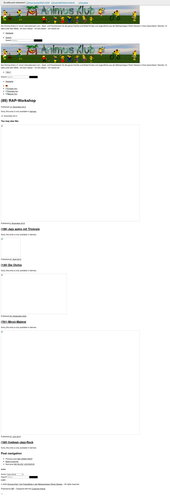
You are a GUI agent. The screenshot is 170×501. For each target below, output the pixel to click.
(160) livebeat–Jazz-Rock (17, 442)
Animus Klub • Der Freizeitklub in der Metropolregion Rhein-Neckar (34, 484)
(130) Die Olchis (11, 265)
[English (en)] (11, 88)
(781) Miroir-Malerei (13, 322)
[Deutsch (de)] (7, 86)
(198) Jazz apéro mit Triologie (20, 229)
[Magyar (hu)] (11, 94)
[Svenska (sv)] (12, 91)
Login (3, 479)
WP (12, 488)
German (33, 111)
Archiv (3, 474)
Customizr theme (38, 488)
